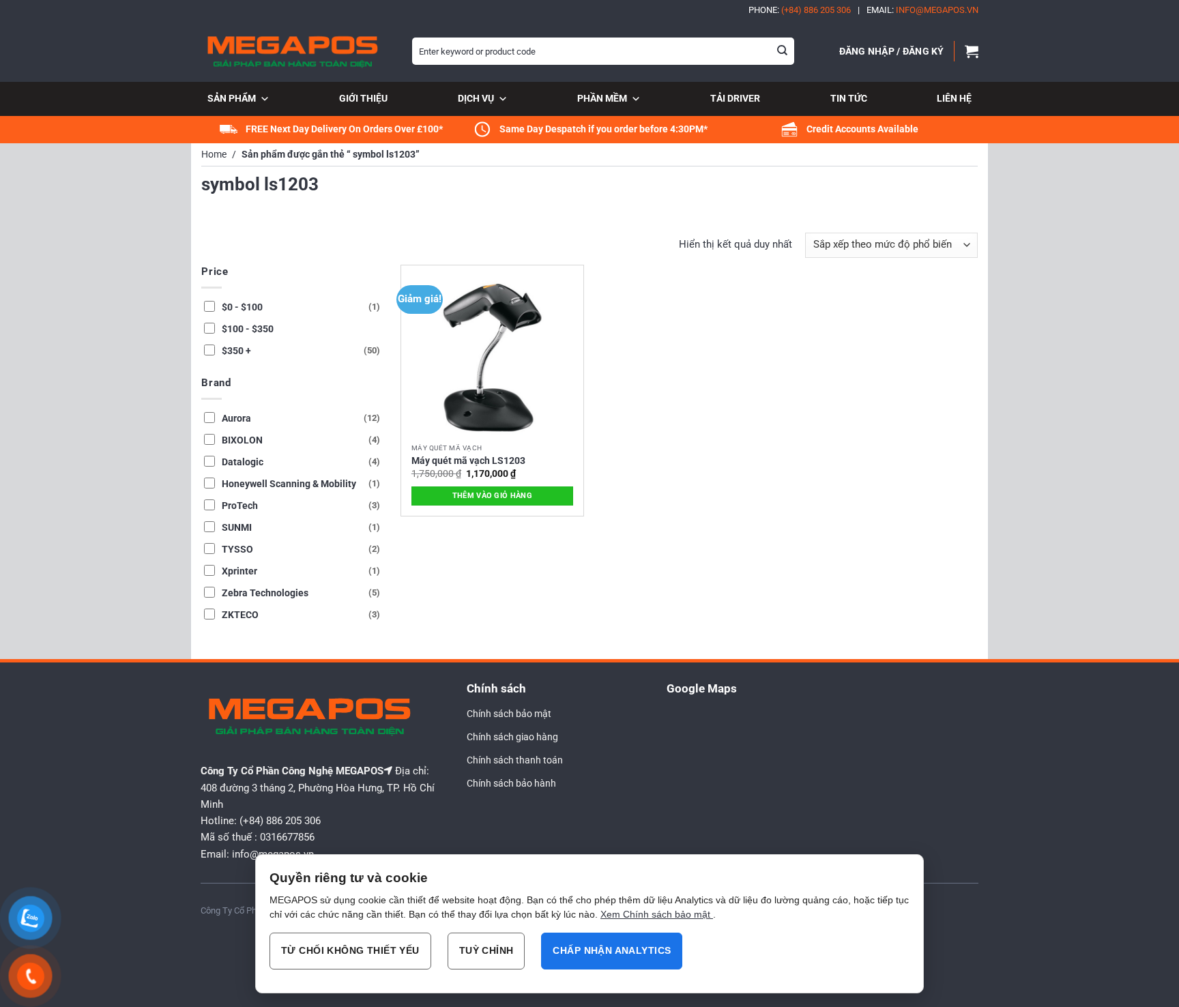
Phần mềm (602, 98)
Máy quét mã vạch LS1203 (468, 460)
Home (214, 154)
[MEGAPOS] (296, 51)
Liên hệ (954, 98)
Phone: (799, 10)
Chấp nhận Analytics (612, 950)
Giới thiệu (363, 98)
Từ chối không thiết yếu (350, 950)
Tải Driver (735, 98)
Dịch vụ (476, 98)
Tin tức (848, 98)
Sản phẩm (231, 98)
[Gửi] (783, 51)
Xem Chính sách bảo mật (656, 914)
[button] (891, 51)
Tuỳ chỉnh (486, 950)
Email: (922, 10)
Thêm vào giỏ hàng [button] (492, 495)
